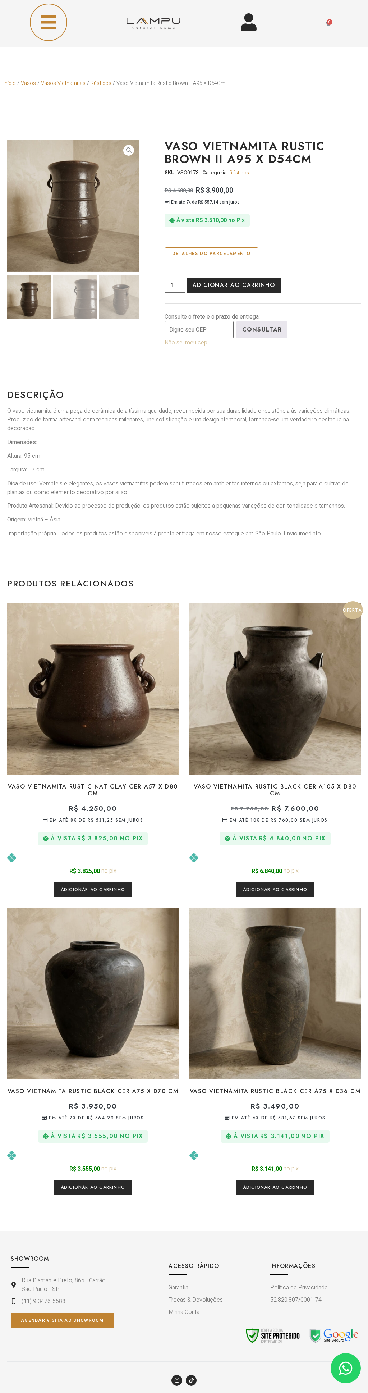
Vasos (28, 83)
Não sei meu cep (186, 342)
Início (10, 83)
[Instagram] (176, 1380)
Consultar (262, 329)
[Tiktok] (191, 1380)
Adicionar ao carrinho (234, 285)
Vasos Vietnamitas (63, 83)
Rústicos (101, 83)
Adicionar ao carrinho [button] (93, 889)
